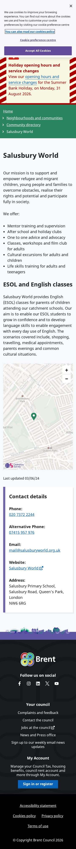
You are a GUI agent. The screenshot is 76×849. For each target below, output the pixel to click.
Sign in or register (38, 784)
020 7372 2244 (21, 514)
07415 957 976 (21, 532)
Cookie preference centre (38, 40)
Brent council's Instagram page (29, 683)
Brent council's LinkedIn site (38, 683)
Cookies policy (24, 815)
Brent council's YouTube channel (56, 683)
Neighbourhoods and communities (35, 118)
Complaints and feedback (38, 713)
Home (8, 111)
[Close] (71, 6)
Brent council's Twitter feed (47, 683)
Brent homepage (38, 659)
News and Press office (38, 735)
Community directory (24, 125)
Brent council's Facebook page (19, 683)
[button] (34, 416)
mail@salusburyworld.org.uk (34, 550)
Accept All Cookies (38, 51)
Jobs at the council (36, 727)
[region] (38, 28)
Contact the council (38, 720)
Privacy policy (52, 815)
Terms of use (38, 826)
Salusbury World (24, 568)
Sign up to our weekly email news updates (38, 744)
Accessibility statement (38, 805)
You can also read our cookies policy (29, 31)
